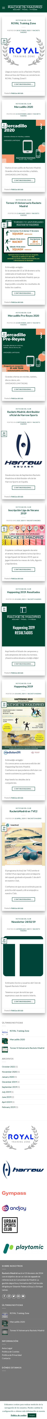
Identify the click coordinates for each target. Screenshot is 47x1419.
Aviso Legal (7, 1348)
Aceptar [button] (32, 1415)
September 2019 (9, 1087)
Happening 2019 (23, 686)
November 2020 (9, 1071)
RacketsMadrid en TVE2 (23, 811)
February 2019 (8, 1107)
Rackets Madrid (33, 520)
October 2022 (8, 1066)
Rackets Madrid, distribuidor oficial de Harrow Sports (23, 413)
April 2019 (6, 1102)
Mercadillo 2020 (23, 106)
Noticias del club (23, 20)
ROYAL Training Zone (23, 23)
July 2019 (6, 1092)
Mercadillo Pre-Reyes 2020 (23, 315)
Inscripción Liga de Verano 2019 (23, 512)
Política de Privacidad (12, 1355)
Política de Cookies (10, 1351)
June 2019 (6, 1097)
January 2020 (8, 1077)
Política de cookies (19, 1415)
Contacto (6, 1358)
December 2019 (9, 1082)
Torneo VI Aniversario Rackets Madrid (23, 204)
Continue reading (23, 84)
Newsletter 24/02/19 (23, 921)
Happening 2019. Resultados (23, 592)
